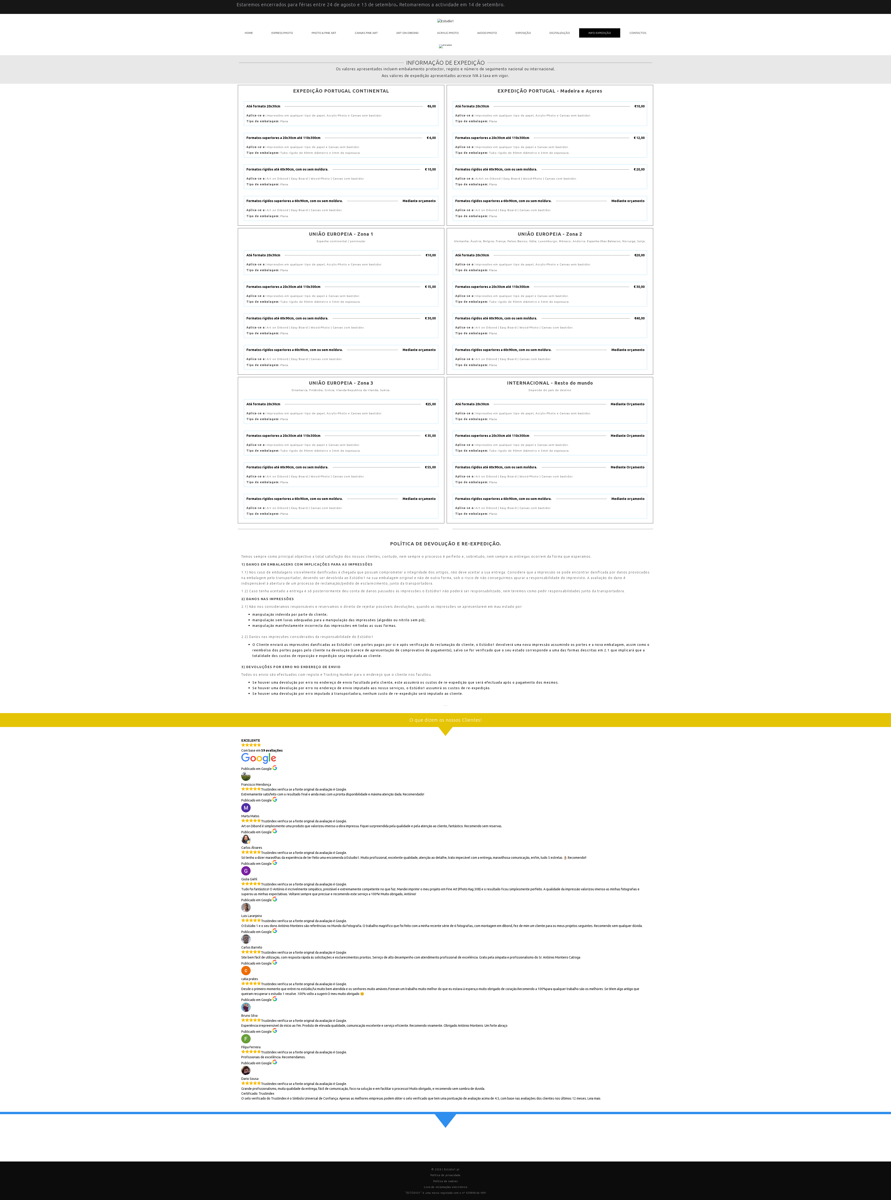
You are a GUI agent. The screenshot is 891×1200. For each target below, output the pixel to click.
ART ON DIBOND (407, 32)
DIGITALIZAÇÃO (559, 32)
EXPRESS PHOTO (282, 32)
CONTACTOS (638, 32)
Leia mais (594, 1098)
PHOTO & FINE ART (324, 32)
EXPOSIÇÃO (523, 32)
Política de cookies (445, 1181)
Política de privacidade (445, 1175)
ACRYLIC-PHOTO (448, 32)
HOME (249, 32)
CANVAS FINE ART (366, 32)
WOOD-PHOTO (487, 32)
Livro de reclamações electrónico (445, 1187)
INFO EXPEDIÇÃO (599, 32)
